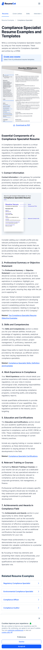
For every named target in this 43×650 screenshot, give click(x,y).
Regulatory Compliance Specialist (16, 583)
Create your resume (12, 57)
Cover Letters (17, 13)
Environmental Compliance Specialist (18, 591)
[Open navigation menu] (39, 3)
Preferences (21, 637)
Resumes (5, 13)
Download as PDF (23, 125)
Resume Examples (8, 20)
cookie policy (6, 632)
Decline (21, 642)
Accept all (21, 646)
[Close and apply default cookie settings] (39, 618)
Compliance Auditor (11, 608)
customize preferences (15, 630)
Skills (28, 13)
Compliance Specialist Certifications (23, 456)
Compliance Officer (11, 600)
